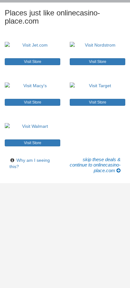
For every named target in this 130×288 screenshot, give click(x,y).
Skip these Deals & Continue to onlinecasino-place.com (95, 165)
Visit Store (32, 61)
